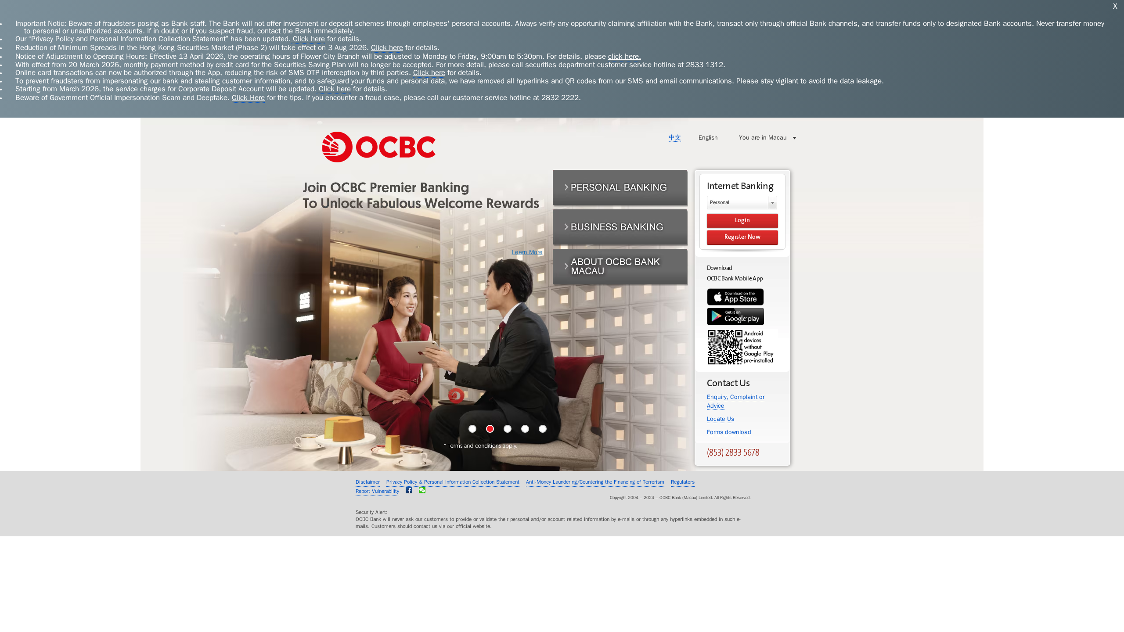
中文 (675, 137)
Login (742, 220)
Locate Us (720, 419)
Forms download (729, 432)
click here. (624, 56)
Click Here (248, 97)
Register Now (742, 237)
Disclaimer (368, 481)
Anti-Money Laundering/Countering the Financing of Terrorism (595, 481)
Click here (308, 38)
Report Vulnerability (377, 491)
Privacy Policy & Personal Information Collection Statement (452, 481)
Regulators (683, 481)
